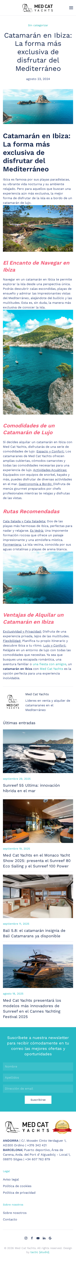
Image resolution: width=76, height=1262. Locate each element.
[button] (71, 8)
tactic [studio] (39, 1252)
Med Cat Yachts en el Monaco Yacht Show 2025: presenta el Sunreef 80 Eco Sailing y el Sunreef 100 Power (37, 860)
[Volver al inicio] (38, 8)
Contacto (10, 1219)
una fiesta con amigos (49, 664)
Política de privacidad (19, 1192)
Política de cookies (17, 1186)
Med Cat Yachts (51, 669)
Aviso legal (11, 1179)
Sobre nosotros (15, 1213)
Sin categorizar (38, 25)
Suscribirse (38, 1099)
